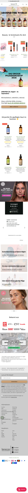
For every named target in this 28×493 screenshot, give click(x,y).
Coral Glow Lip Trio (14, 54)
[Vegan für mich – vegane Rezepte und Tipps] (22, 329)
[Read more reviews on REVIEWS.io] (14, 212)
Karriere (14, 411)
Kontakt (14, 410)
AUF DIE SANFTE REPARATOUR (8, 137)
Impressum (4, 410)
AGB (2, 408)
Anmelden (14, 381)
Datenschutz (14, 397)
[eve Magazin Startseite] (16, 324)
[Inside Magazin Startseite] (16, 329)
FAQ (2, 423)
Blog (13, 439)
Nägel (2, 433)
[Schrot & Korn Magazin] (10, 329)
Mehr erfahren (14, 106)
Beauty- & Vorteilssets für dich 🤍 (14, 36)
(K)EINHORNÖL (8, 167)
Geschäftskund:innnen (17, 419)
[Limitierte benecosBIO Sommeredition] (14, 17)
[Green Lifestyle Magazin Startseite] (10, 324)
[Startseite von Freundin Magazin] (22, 324)
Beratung (14, 435)
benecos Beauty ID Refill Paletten (12, 269)
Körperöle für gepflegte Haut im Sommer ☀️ (14, 118)
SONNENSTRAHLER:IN (21, 167)
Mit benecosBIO (6, 284)
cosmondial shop (15, 457)
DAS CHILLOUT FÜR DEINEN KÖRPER (20, 137)
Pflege (2, 435)
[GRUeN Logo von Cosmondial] (5, 450)
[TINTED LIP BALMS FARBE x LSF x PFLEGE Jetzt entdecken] (14, 18)
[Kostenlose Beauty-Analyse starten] (14, 191)
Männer (3, 436)
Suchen (3, 407)
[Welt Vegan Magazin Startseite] (4, 329)
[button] (8, 143)
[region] (14, 227)
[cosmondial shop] (14, 4)
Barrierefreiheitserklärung (7, 411)
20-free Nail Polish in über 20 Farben (13, 255)
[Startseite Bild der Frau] (4, 324)
